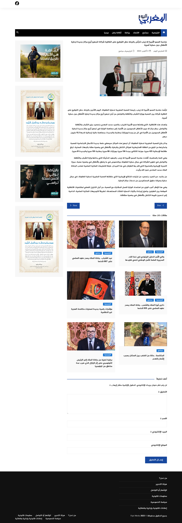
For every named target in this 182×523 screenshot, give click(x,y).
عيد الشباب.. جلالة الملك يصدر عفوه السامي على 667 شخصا (92, 260)
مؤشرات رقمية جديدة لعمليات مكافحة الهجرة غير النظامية (91, 310)
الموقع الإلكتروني (159, 445)
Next (75, 205)
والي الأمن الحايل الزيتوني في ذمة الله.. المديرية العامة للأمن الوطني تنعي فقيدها (144, 258)
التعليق (162, 392)
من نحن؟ (163, 478)
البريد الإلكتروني (158, 432)
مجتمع (145, 33)
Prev (159, 205)
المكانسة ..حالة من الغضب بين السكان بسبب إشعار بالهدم (144, 357)
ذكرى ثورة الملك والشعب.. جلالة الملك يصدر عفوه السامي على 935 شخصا (144, 306)
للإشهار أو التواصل (159, 490)
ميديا (106, 33)
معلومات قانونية (159, 496)
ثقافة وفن (116, 33)
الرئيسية (155, 33)
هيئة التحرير (161, 484)
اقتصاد (136, 33)
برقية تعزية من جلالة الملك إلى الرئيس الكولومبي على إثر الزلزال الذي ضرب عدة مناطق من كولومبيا (94, 363)
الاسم (163, 418)
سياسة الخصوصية (159, 502)
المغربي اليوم (158, 51)
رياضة (127, 33)
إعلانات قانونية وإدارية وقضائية (152, 508)
